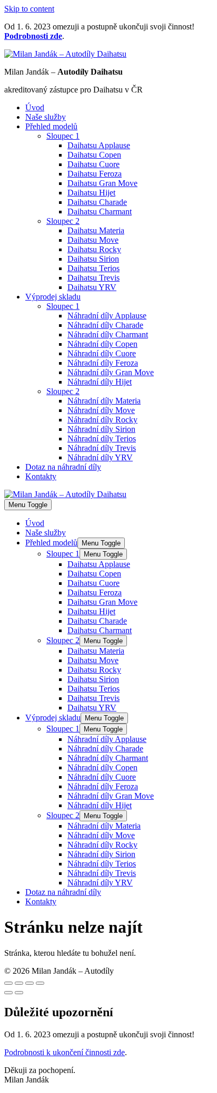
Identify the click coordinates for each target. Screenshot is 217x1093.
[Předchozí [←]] (8, 992)
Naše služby (45, 116)
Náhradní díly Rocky (102, 419)
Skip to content (29, 8)
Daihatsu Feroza (94, 173)
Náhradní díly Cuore (101, 353)
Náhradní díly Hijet (99, 381)
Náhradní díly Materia (104, 400)
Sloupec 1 (63, 135)
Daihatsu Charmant (99, 211)
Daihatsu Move (93, 239)
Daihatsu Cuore (93, 164)
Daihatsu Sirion (93, 258)
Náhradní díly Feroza (102, 362)
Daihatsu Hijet (91, 192)
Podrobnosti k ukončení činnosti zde (64, 1052)
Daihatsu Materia (95, 230)
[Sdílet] (19, 983)
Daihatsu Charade (97, 202)
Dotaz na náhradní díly (63, 466)
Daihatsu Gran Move (102, 183)
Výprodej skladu (53, 296)
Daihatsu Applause (98, 145)
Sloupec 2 (63, 220)
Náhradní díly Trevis (101, 448)
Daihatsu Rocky (94, 249)
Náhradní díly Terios (101, 438)
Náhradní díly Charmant (107, 334)
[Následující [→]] (19, 992)
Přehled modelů (51, 126)
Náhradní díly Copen (102, 343)
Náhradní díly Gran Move (110, 372)
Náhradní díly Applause (106, 315)
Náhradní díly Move (101, 410)
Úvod (34, 107)
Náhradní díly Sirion (101, 429)
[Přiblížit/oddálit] (40, 983)
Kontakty (40, 476)
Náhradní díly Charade (105, 325)
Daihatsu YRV (91, 287)
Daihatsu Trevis (93, 277)
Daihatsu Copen (94, 154)
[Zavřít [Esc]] (8, 983)
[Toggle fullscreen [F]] (29, 983)
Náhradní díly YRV (100, 457)
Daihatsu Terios (93, 268)
